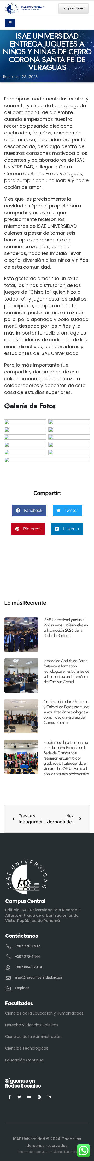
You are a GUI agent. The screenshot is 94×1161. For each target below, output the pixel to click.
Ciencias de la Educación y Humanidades (44, 1013)
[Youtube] (29, 1096)
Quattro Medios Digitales (59, 1152)
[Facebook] (9, 1096)
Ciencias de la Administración (33, 1036)
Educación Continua (24, 1060)
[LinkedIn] (49, 1096)
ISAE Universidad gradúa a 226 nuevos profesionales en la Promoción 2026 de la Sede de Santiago (66, 627)
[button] (29, 510)
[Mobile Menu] (10, 23)
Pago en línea (73, 8)
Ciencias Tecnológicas (26, 1048)
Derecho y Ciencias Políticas (31, 1025)
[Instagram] (39, 1096)
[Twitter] (19, 1096)
